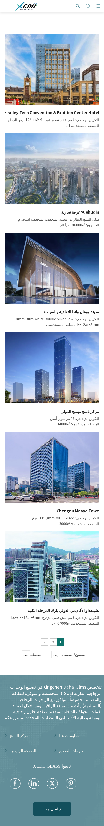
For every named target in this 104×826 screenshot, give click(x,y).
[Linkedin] (33, 783)
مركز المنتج (19, 735)
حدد (25, 654)
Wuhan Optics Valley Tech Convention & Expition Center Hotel (52, 112)
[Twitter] (52, 783)
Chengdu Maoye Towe (78, 511)
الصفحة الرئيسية (23, 750)
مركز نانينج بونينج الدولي (80, 411)
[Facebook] (15, 783)
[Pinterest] (71, 783)
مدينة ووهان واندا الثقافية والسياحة (71, 311)
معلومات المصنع (72, 750)
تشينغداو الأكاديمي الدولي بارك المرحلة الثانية (63, 610)
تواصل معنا (52, 809)
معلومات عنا (69, 735)
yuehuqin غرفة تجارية (80, 212)
